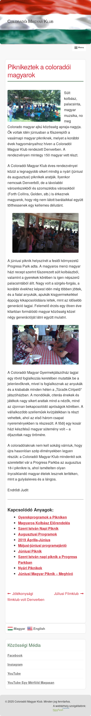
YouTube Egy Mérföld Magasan (31, 682)
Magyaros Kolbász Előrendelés (44, 522)
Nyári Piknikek (30, 567)
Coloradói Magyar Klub (30, 21)
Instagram (15, 664)
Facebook (15, 655)
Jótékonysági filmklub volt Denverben (26, 596)
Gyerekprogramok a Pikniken (42, 517)
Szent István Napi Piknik (38, 528)
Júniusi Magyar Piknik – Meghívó (45, 573)
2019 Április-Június (34, 539)
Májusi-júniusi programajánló (42, 545)
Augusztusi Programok (37, 534)
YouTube (14, 673)
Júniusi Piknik (30, 551)
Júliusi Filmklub (66, 594)
